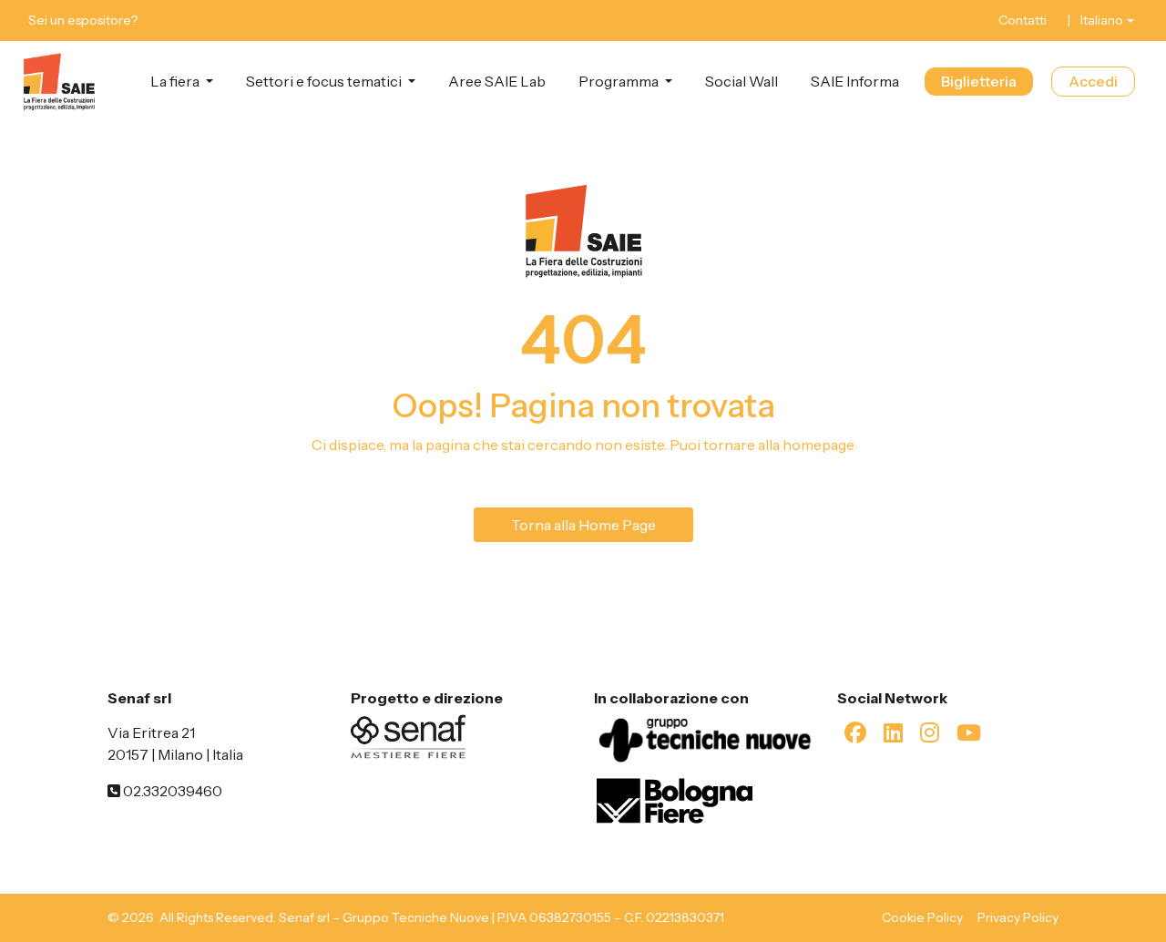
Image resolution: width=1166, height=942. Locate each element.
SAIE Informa (855, 81)
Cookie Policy (922, 917)
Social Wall (741, 81)
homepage (818, 444)
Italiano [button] (1101, 20)
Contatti (1022, 20)
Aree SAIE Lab (497, 81)
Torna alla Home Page (583, 525)
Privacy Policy (1018, 917)
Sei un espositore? (83, 20)
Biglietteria (979, 81)
